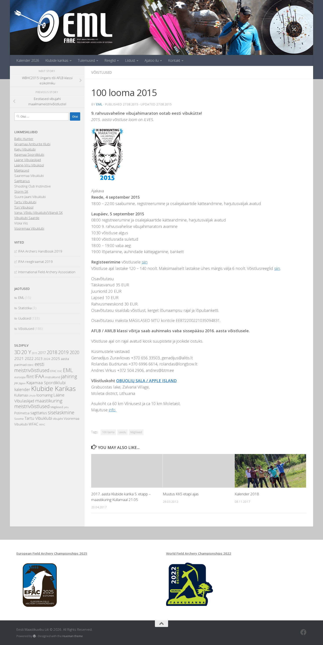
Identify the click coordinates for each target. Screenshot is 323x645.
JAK (16, 383)
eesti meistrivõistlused (31, 367)
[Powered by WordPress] (34, 636)
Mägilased (136, 432)
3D (17, 352)
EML (99, 104)
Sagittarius (22, 181)
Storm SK (21, 191)
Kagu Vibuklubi (25, 149)
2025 (55, 358)
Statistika (25, 308)
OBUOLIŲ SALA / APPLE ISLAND (146, 380)
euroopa (19, 377)
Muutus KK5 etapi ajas (181, 493)
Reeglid (110, 60)
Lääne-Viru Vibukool (29, 165)
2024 (46, 359)
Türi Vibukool (23, 207)
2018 (52, 352)
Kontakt (174, 60)
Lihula (32, 395)
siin (144, 262)
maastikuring (48, 401)
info (112, 409)
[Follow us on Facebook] (303, 632)
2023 (38, 358)
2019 (63, 352)
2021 (19, 358)
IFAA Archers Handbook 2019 (40, 251)
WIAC (42, 424)
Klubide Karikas (53, 388)
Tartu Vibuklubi (25, 202)
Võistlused (101, 72)
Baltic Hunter (23, 138)
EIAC (59, 371)
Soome (19, 419)
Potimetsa (21, 413)
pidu (66, 407)
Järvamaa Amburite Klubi (32, 144)
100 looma (108, 432)
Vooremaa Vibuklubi (29, 228)
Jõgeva (22, 383)
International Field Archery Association (46, 272)
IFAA (39, 376)
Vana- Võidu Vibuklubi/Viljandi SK (38, 212)
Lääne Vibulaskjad (27, 160)
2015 (34, 353)
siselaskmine (61, 412)
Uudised (24, 318)
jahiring (69, 376)
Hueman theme (72, 636)
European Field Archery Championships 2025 (51, 553)
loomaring (44, 395)
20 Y (26, 352)
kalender (22, 389)
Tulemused (86, 60)
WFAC (33, 424)
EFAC (53, 371)
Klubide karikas (56, 60)
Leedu (122, 432)
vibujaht (58, 419)
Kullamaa (21, 395)
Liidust (130, 60)
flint (30, 377)
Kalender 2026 (27, 60)
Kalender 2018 (247, 493)
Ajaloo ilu (152, 60)
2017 (42, 352)
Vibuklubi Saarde (26, 218)
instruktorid (52, 377)
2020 (74, 352)
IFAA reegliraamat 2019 (35, 261)
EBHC (30, 365)
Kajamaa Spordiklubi (29, 154)
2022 (29, 358)
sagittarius (38, 412)
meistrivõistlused (32, 406)
